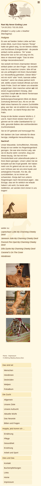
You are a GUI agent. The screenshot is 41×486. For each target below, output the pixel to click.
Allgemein (8, 400)
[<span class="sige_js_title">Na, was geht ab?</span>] (18, 287)
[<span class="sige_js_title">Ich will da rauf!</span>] (18, 314)
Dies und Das (8, 458)
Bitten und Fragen (12, 423)
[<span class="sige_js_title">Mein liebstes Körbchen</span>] (18, 341)
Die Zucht (7, 394)
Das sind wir (8, 365)
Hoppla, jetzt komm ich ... (14, 429)
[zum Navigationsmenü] (38, 2)
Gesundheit (9, 443)
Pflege (7, 438)
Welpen (7, 384)
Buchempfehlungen (12, 468)
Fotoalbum (8, 389)
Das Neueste (9, 418)
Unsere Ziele (9, 404)
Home (5, 356)
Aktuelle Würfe (10, 414)
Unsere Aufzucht (11, 409)
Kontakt (7, 463)
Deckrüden (9, 380)
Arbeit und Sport (11, 453)
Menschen (8, 370)
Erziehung (8, 448)
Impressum (12, 356)
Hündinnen (6, 256)
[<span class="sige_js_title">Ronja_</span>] (15, 218)
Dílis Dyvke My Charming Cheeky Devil (18, 249)
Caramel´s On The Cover (12, 252)
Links (6, 473)
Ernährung (8, 434)
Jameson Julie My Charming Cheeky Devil (19, 238)
